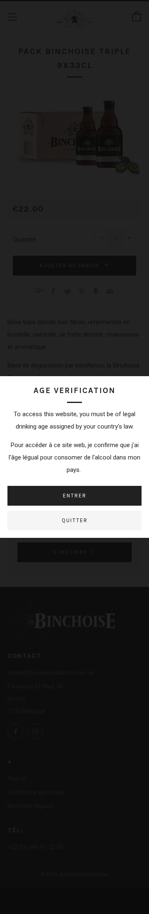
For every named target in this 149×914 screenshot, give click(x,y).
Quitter (75, 520)
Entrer (75, 495)
